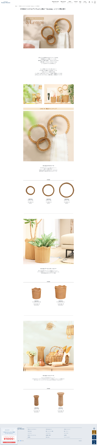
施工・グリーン (66, 431)
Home (16, 6)
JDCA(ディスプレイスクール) (32, 435)
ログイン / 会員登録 (85, 2)
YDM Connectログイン (49, 429)
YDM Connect (30, 431)
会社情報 (65, 435)
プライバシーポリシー (67, 437)
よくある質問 (94, 443)
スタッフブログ (66, 433)
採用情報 (29, 437)
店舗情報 (80, 2)
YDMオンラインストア (67, 429)
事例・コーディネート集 (69, 2)
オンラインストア (94, 438)
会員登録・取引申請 (94, 433)
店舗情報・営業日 (48, 435)
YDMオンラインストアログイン (32, 429)
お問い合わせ (47, 437)
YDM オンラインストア (55, 2)
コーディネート (30, 433)
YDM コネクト (63, 2)
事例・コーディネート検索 (49, 431)
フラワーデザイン (48, 433)
